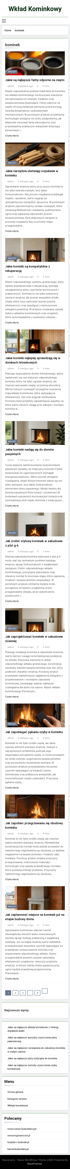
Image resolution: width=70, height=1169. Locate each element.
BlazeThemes (34, 1163)
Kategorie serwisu (17, 1098)
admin (10, 86)
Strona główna (15, 1092)
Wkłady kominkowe (17, 1105)
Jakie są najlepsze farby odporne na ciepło (34, 80)
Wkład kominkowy (35, 9)
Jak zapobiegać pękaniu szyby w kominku (34, 732)
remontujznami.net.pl (18, 1135)
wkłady (12, 72)
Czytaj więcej (12, 135)
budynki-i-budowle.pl (18, 1142)
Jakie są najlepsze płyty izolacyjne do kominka (32, 1058)
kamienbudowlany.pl (18, 1149)
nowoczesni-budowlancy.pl (21, 1128)
